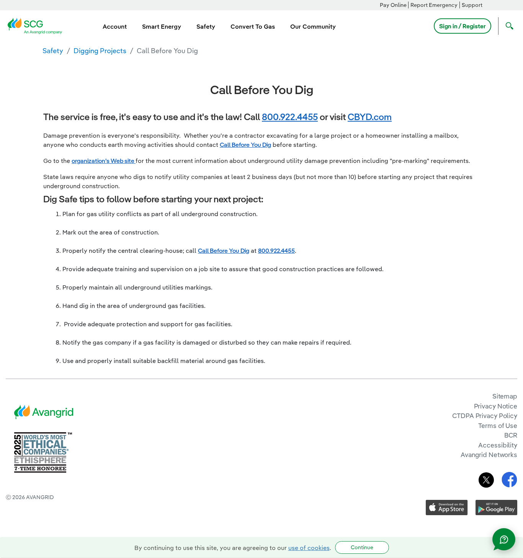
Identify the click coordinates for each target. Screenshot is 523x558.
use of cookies (309, 547)
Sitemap (504, 396)
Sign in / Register (462, 26)
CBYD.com (370, 116)
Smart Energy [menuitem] (161, 26)
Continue (362, 547)
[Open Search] (507, 26)
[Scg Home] (37, 25)
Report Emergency (434, 5)
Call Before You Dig (245, 144)
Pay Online (393, 5)
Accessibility (497, 445)
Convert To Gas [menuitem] (252, 26)
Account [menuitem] (115, 26)
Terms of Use (497, 425)
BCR (510, 435)
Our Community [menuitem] (313, 26)
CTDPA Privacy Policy (484, 416)
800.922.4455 (290, 116)
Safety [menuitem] (205, 26)
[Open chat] (503, 539)
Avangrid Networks (489, 455)
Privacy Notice (495, 406)
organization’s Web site (104, 160)
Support (472, 5)
